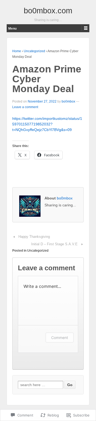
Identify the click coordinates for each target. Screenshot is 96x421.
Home (16, 51)
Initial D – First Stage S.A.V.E (54, 244)
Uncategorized (34, 51)
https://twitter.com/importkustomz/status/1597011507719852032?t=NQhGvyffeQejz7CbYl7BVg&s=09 (47, 124)
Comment (59, 337)
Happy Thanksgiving (34, 237)
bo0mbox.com (48, 10)
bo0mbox (68, 101)
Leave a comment (25, 107)
